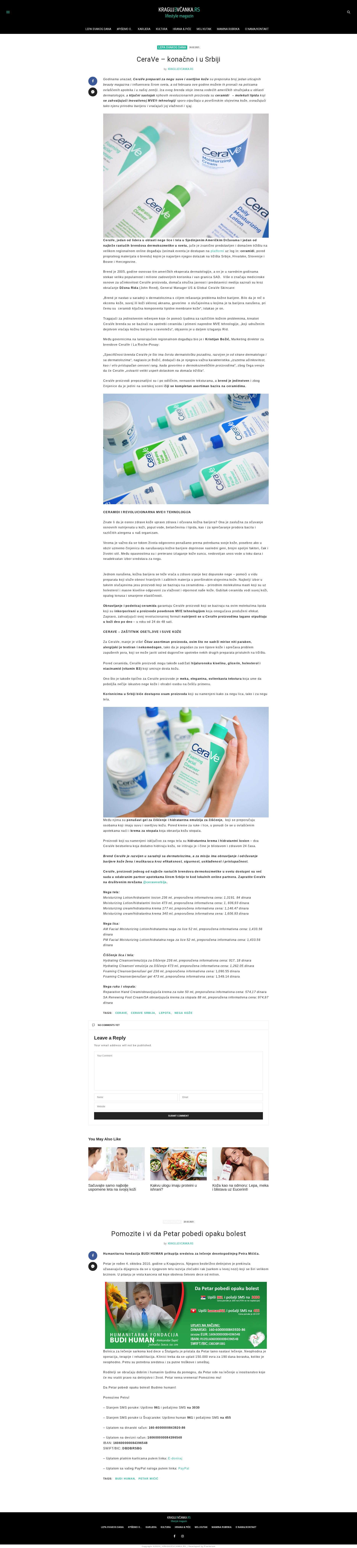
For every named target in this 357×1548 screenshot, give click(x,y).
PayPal (183, 1468)
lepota (165, 1012)
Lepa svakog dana (98, 29)
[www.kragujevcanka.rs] (178, 12)
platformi (218, 251)
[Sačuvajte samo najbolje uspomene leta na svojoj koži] (116, 1163)
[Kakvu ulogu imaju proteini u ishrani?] (178, 1163)
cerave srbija (143, 1012)
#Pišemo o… (124, 29)
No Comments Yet (109, 1025)
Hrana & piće (182, 29)
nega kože (183, 1012)
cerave (121, 1012)
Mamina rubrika (228, 29)
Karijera (144, 29)
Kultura (161, 29)
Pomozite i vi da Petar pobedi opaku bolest (178, 1234)
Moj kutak (204, 29)
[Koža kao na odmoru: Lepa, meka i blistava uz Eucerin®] (240, 1163)
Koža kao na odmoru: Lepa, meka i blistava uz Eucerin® (240, 1187)
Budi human (125, 1478)
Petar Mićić (148, 1478)
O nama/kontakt (257, 29)
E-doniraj (175, 1458)
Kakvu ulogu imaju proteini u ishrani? (173, 1187)
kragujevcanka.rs (180, 69)
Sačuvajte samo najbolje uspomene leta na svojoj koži (112, 1187)
